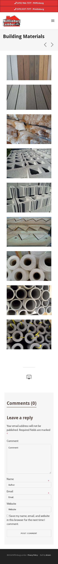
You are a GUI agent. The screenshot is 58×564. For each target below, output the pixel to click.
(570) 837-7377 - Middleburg (30, 9)
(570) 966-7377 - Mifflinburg (30, 3)
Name (10, 479)
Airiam (48, 555)
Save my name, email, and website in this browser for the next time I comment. (28, 520)
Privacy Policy (33, 555)
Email (10, 491)
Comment (12, 441)
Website (11, 503)
